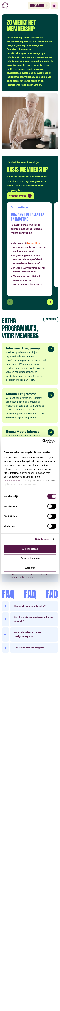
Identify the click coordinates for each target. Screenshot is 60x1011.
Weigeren (30, 567)
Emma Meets (34, 243)
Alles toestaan (30, 548)
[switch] (51, 506)
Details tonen (42, 539)
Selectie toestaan (30, 558)
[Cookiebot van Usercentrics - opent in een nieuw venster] (42, 441)
